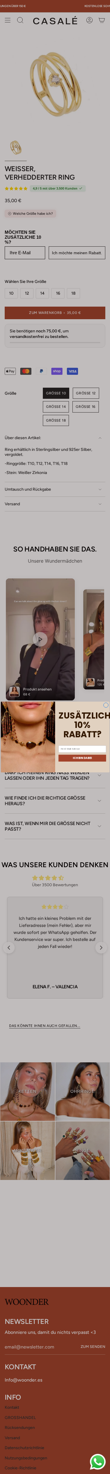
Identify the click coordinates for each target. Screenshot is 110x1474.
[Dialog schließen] (105, 705)
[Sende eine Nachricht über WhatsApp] (98, 1462)
